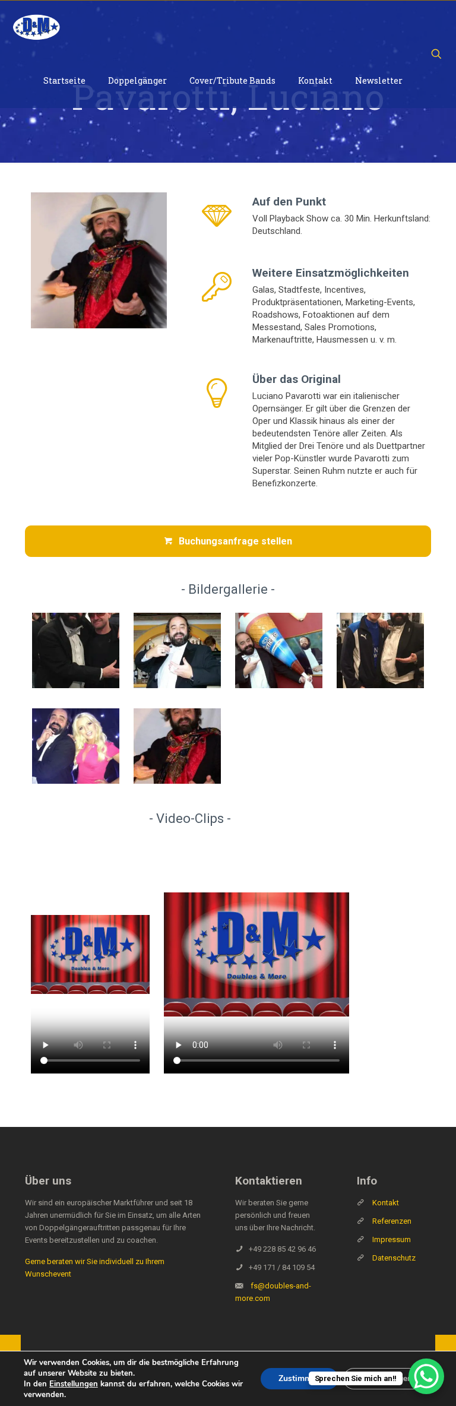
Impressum (391, 1239)
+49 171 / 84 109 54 (282, 1267)
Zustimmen (299, 1378)
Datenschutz (394, 1257)
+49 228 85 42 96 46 (282, 1248)
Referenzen (390, 1221)
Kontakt (385, 1202)
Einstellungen (73, 1384)
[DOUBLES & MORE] (36, 27)
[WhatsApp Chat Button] (426, 1376)
